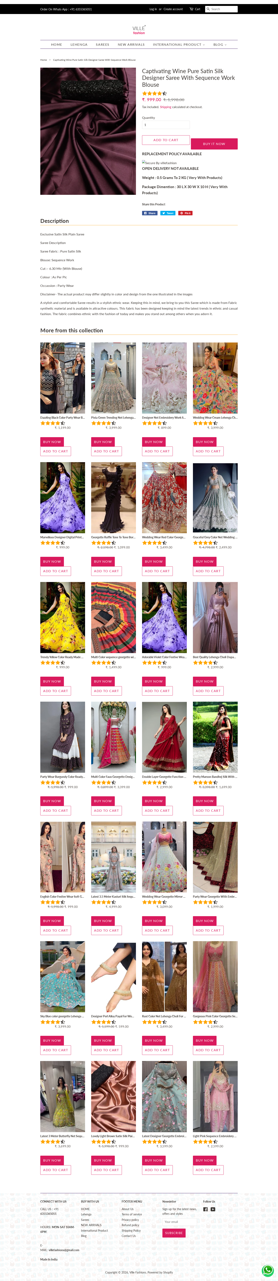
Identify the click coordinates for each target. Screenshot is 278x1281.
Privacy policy (130, 1219)
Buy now (52, 442)
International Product (177, 44)
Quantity (148, 117)
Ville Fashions (137, 1272)
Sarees (102, 44)
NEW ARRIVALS (131, 44)
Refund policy (130, 1225)
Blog (218, 44)
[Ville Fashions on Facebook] (205, 1210)
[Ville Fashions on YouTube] (213, 1210)
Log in (153, 9)
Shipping (165, 107)
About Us (128, 1209)
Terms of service (132, 1214)
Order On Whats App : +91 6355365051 (66, 9)
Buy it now (214, 144)
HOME (56, 44)
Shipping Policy (131, 1230)
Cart (197, 9)
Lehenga (79, 44)
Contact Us (129, 1236)
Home (43, 59)
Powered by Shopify (160, 1272)
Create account (173, 9)
